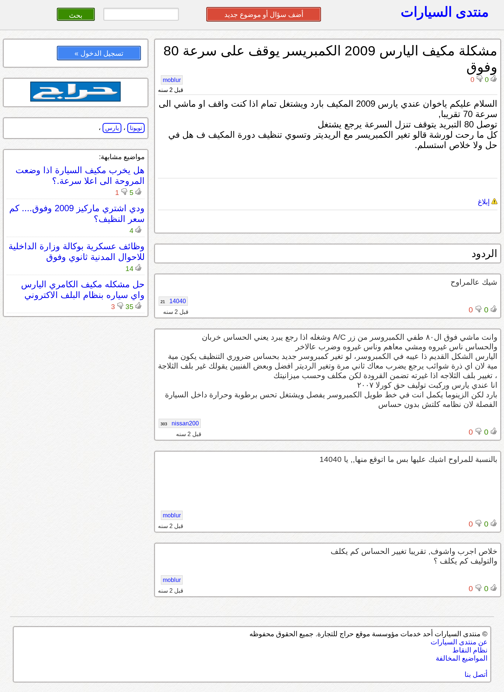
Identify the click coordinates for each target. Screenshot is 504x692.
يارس (112, 128)
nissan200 (179, 423)
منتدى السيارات (445, 12)
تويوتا (136, 128)
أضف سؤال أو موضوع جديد (263, 14)
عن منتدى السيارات (459, 642)
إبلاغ (484, 202)
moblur (172, 80)
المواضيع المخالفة (461, 658)
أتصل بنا (476, 674)
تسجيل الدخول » (99, 53)
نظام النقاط (469, 650)
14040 (173, 301)
